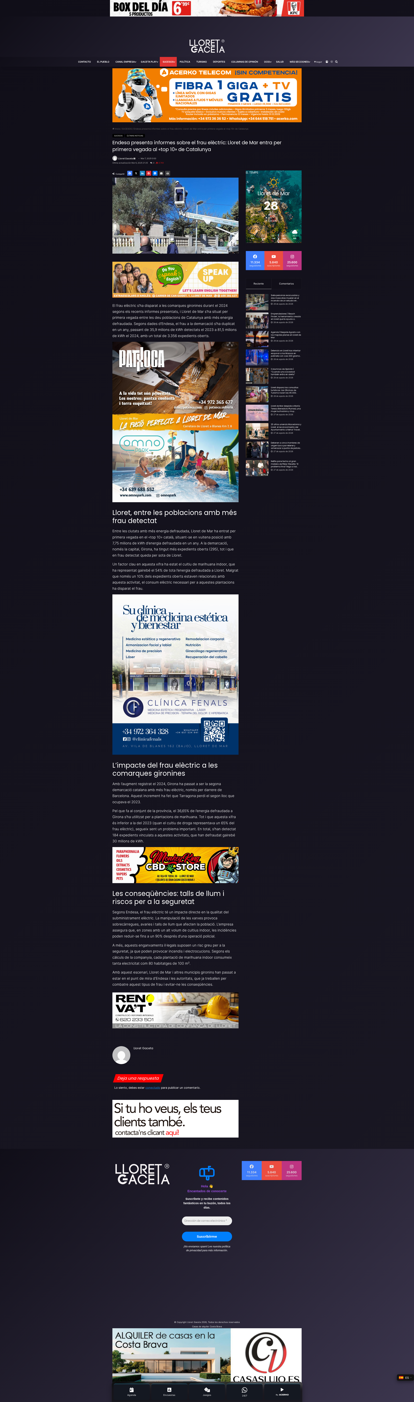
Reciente (259, 283)
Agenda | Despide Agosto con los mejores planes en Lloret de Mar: (286, 335)
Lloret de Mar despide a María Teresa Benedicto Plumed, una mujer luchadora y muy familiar (286, 409)
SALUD (280, 61)
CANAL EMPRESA (125, 61)
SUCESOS (168, 61)
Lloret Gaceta (125, 158)
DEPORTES (219, 61)
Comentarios (286, 283)
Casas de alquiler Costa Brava (207, 1326)
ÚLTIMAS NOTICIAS (135, 136)
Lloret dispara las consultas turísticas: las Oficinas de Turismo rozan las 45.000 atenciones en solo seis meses (286, 390)
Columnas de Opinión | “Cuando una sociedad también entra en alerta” (283, 372)
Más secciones (299, 61)
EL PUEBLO (103, 61)
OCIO (267, 61)
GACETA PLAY (149, 61)
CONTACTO (84, 61)
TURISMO (201, 61)
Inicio (117, 128)
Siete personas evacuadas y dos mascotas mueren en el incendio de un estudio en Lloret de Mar (285, 298)
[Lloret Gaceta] (207, 35)
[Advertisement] (174, 1288)
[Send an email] (134, 159)
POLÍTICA (185, 61)
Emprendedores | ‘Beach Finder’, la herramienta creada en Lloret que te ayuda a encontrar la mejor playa (286, 316)
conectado (152, 1087)
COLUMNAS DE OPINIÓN (244, 61)
